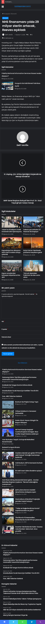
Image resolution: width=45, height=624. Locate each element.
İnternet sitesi (6, 337)
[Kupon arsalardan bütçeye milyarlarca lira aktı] (12, 265)
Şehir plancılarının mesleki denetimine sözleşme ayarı (25, 491)
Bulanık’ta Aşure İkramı (11, 447)
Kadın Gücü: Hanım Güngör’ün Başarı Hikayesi (26, 421)
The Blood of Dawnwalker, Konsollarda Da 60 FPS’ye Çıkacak (28, 519)
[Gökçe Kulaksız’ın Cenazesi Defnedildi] (8, 414)
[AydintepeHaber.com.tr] (22, 6)
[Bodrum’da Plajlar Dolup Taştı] (8, 405)
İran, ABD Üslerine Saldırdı (12, 396)
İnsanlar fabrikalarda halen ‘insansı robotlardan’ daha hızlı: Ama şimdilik (28, 529)
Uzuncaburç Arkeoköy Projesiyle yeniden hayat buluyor (27, 500)
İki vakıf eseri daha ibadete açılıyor (28, 471)
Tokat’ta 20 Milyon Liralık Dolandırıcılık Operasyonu (12, 231)
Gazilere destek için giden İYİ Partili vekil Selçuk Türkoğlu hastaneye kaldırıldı (28, 455)
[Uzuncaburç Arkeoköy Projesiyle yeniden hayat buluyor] (8, 502)
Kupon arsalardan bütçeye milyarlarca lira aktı (11, 275)
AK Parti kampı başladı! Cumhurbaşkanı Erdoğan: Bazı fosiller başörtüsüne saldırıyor (27, 432)
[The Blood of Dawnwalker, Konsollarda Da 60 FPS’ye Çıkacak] (8, 520)
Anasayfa (6, 14)
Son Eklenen (22, 363)
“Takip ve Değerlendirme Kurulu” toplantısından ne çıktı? (27, 509)
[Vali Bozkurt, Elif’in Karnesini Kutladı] (8, 465)
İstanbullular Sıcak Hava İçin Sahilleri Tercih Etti (20, 391)
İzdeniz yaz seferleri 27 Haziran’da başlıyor (32, 231)
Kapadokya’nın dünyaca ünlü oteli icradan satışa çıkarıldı (11, 252)
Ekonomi (14, 14)
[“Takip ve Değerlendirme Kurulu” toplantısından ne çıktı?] (8, 511)
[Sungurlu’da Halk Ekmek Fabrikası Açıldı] (7, 86)
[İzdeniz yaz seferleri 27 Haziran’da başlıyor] (33, 222)
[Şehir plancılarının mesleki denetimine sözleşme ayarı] (8, 493)
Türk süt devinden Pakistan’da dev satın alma (31, 275)
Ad (3, 321)
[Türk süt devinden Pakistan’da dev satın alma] (33, 265)
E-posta (5, 329)
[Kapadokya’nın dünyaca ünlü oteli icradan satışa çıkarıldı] (12, 242)
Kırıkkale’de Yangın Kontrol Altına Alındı (17, 2)
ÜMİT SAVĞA (9, 34)
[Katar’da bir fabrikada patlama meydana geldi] (33, 242)
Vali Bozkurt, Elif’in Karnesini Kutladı (28, 463)
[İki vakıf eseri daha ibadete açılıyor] (8, 473)
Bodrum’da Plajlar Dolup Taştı (26, 402)
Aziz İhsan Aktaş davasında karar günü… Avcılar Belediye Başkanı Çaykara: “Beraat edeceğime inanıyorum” (20, 482)
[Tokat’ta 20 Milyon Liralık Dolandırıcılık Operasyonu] (12, 222)
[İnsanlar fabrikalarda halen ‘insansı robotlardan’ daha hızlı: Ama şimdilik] (8, 530)
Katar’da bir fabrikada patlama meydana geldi (32, 251)
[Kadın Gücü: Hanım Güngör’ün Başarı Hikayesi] (8, 423)
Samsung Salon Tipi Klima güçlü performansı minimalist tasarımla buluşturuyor (19, 378)
